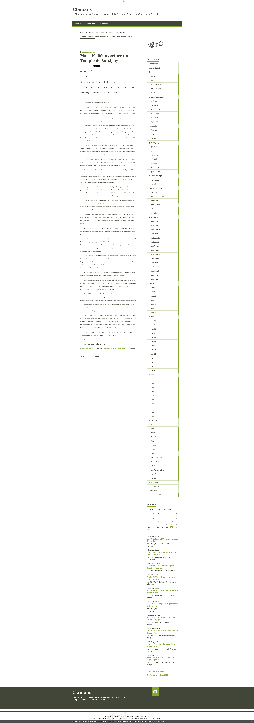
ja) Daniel (154, 209)
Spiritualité (153, 491)
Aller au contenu (7, 4)
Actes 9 (153, 449)
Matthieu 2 (155, 242)
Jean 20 (153, 408)
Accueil (78, 23)
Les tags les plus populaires (142, 716)
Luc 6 (153, 366)
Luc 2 (153, 346)
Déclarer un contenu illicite (99, 718)
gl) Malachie (155, 171)
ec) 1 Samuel (155, 109)
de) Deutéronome (157, 93)
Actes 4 (153, 441)
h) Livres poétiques (156, 176)
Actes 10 (154, 433)
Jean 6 (153, 416)
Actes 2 (153, 437)
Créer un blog (123, 714)
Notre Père (153, 420)
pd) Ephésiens (156, 466)
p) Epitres (152, 453)
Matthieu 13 (155, 234)
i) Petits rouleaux (155, 188)
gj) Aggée (154, 163)
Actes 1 (153, 428)
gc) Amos (154, 151)
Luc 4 (153, 358)
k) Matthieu (153, 217)
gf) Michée (155, 159)
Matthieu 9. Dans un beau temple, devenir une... (163, 591)
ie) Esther (154, 200)
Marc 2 (153, 296)
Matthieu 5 (155, 263)
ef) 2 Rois (154, 122)
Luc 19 (153, 341)
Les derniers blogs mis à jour (112, 716)
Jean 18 (153, 399)
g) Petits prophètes (156, 142)
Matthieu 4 (155, 259)
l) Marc (117, 349)
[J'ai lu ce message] (252, 721)
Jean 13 (153, 387)
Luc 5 (153, 362)
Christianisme (109, 349)
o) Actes (152, 424)
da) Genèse (155, 76)
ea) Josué (154, 101)
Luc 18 (153, 337)
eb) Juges (154, 105)
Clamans (82, 9)
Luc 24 (153, 354)
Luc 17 (153, 333)
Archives (91, 23)
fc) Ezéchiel (155, 138)
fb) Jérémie (155, 134)
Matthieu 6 (155, 267)
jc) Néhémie (155, 213)
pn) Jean (154, 478)
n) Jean (151, 375)
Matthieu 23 (155, 246)
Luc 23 (153, 350)
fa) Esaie (154, 130)
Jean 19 (153, 404)
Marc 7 (153, 304)
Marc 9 (153, 312)
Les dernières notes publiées (127, 716)
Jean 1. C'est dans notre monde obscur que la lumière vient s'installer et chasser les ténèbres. (106, 37)
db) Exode (154, 80)
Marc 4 (153, 300)
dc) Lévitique (156, 84)
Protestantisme (154, 482)
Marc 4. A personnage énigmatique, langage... (161, 618)
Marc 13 (154, 292)
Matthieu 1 (155, 221)
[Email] (155, 691)
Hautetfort (131, 714)
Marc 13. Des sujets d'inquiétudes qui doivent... (162, 605)
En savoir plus (160, 721)
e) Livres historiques (156, 97)
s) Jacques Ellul (156, 495)
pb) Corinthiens (157, 458)
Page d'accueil (121, 32)
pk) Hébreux (155, 474)
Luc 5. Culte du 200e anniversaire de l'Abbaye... (162, 540)
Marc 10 (123, 349)
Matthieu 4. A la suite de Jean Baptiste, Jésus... (160, 566)
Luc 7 (153, 370)
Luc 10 (153, 321)
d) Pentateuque (154, 72)
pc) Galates (155, 462)
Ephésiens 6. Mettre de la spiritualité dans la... (161, 553)
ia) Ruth (154, 192)
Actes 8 (153, 445)
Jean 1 (153, 379)
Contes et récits (154, 68)
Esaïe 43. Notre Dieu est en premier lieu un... (161, 578)
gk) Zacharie (155, 167)
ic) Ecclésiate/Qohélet (159, 196)
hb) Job (153, 184)
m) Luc (151, 317)
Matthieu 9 (155, 279)
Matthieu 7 (155, 271)
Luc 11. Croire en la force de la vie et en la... (161, 645)
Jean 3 (153, 412)
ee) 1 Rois (154, 118)
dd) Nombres (156, 89)
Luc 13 (153, 329)
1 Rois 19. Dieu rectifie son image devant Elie (162, 631)
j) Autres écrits (154, 205)
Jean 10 (153, 383)
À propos (104, 23)
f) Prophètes (153, 126)
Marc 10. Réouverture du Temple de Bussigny (104, 58)
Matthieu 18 (155, 238)
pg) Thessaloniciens (158, 470)
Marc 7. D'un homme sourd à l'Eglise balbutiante (97, 32)
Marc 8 (153, 308)
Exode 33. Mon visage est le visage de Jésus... (161, 658)
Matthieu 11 (155, 230)
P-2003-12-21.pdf (109, 92)
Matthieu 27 (155, 254)
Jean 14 (153, 391)
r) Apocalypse (154, 486)
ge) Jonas (154, 155)
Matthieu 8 (155, 275)
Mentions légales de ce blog (114, 718)
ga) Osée (154, 147)
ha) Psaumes (155, 180)
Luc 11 (153, 325)
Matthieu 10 (155, 225)
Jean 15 (153, 395)
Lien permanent (87, 349)
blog (159, 718)
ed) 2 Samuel (156, 113)
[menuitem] (78, 23)
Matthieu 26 (155, 250)
